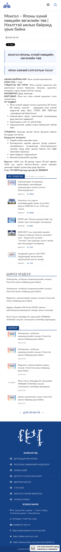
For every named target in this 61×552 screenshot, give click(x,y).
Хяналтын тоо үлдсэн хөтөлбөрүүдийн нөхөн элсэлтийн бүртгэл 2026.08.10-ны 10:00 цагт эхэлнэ (33, 204)
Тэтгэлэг (18, 487)
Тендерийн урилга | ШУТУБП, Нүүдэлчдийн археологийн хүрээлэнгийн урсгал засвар (32, 256)
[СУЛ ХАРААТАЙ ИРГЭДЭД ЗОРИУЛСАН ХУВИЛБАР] (33, 547)
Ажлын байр (20, 470)
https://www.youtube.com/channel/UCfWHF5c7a (33, 542)
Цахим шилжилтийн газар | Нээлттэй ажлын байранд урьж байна (35, 398)
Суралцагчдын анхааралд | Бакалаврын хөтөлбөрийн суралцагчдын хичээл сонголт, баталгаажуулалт (32, 185)
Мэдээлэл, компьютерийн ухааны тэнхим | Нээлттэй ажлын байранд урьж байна (30, 299)
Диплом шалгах (22, 481)
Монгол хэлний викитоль (27, 493)
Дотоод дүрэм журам (25, 458)
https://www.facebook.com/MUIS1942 (28, 530)
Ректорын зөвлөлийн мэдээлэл (31, 464)
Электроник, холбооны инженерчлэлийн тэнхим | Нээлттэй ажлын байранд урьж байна (29, 280)
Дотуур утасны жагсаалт (27, 476)
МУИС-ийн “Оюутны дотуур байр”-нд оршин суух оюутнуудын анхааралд (35, 220)
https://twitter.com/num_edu (25, 536)
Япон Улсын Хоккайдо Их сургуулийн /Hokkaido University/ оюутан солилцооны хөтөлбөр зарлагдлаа (30, 318)
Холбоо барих (21, 499)
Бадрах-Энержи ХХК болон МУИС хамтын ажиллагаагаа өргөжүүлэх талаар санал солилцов (29, 308)
